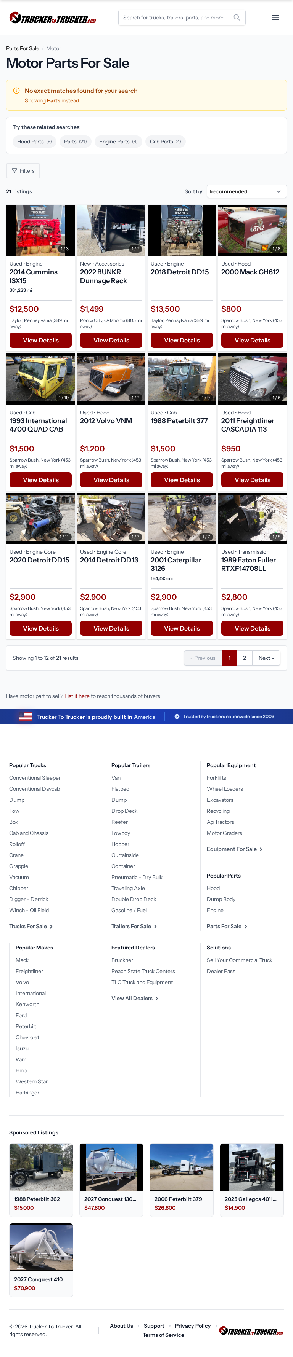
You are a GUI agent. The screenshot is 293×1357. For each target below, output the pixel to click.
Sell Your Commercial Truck (239, 960)
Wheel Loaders (225, 788)
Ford (21, 1015)
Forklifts (216, 777)
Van (116, 777)
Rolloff (17, 844)
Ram (21, 1059)
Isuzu (22, 1048)
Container (123, 866)
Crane (16, 855)
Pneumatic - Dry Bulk (137, 877)
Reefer (119, 822)
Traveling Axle (128, 888)
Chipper (18, 888)
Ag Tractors (220, 822)
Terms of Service (163, 1335)
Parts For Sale (22, 48)
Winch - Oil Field (29, 910)
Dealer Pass (221, 971)
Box (13, 822)
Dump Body (221, 899)
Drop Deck (124, 811)
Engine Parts (118, 141)
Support (154, 1325)
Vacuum (19, 877)
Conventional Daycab (34, 788)
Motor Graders (224, 833)
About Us (121, 1325)
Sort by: (194, 191)
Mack (22, 960)
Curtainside (125, 855)
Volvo (22, 982)
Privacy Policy (193, 1325)
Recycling (218, 811)
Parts (75, 141)
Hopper (120, 844)
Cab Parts (165, 141)
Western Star (32, 1081)
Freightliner (29, 971)
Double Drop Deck (133, 899)
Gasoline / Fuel (129, 910)
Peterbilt (26, 1026)
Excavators (220, 799)
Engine (215, 910)
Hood (213, 888)
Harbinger (27, 1092)
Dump (16, 799)
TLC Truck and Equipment (142, 982)
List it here (77, 696)
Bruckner (122, 960)
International (31, 993)
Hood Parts (34, 141)
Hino (21, 1070)
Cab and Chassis (28, 833)
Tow (14, 811)
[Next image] (67, 230)
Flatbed (120, 788)
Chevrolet (27, 1037)
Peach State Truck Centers (143, 971)
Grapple (18, 866)
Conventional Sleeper (35, 777)
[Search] (237, 17)
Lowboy (120, 833)
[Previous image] (14, 230)
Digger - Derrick (28, 899)
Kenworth (27, 1004)
